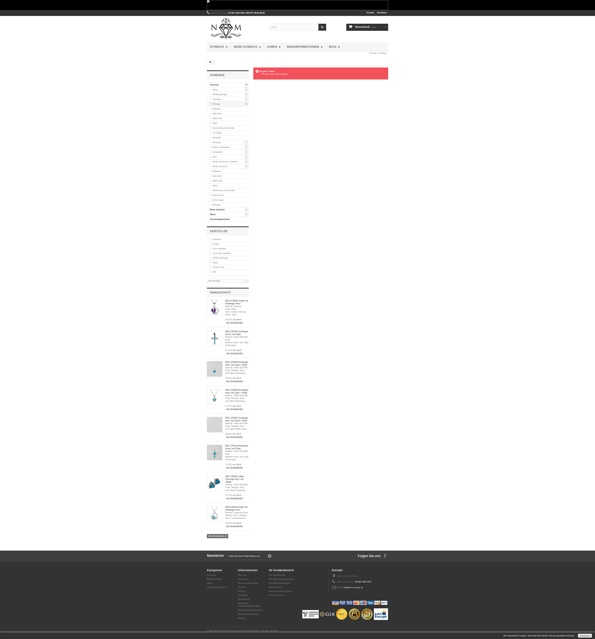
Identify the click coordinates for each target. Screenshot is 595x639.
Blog (332, 46)
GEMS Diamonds (220, 258)
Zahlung (242, 591)
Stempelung (243, 599)
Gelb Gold (216, 113)
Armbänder (217, 152)
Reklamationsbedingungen (251, 610)
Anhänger (216, 142)
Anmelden (382, 12)
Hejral (215, 262)
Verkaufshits (220, 292)
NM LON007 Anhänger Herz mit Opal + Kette (236, 419)
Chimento (216, 239)
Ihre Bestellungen (277, 575)
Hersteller (218, 231)
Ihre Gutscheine (276, 595)
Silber (215, 123)
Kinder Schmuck (219, 166)
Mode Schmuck (245, 46)
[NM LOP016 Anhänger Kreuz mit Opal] (214, 452)
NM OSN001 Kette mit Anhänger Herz (236, 302)
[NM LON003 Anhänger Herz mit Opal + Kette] (214, 397)
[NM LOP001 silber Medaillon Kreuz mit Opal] (214, 338)
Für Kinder (217, 133)
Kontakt (370, 12)
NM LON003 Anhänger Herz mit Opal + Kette (236, 391)
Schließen (585, 636)
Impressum (243, 579)
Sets (214, 157)
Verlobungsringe (219, 94)
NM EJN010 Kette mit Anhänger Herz (236, 508)
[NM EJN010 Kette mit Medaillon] (214, 514)
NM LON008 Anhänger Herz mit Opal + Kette (236, 363)
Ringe (215, 89)
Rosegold (216, 137)
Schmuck (217, 46)
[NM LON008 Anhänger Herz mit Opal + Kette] (214, 369)
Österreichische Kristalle (223, 128)
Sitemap (383, 53)
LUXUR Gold (218, 267)
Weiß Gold (217, 118)
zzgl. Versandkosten (234, 323)
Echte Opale (218, 200)
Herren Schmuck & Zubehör (224, 161)
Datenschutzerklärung (248, 614)
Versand (242, 587)
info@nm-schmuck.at (353, 587)
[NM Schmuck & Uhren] (235, 28)
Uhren (272, 46)
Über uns (242, 575)
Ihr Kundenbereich (281, 570)
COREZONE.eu (253, 630)
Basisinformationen (303, 46)
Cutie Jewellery (219, 248)
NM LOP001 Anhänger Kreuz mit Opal (236, 332)
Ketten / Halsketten (221, 147)
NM (214, 272)
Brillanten (216, 109)
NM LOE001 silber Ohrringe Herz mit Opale (234, 479)
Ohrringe (216, 104)
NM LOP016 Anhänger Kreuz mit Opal (236, 447)
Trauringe (216, 99)
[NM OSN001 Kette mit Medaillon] (214, 307)
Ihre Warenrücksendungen (281, 579)
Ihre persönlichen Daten (280, 591)
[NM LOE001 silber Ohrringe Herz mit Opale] (214, 483)
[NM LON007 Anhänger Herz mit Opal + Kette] (214, 424)
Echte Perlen (218, 195)
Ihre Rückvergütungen (279, 583)
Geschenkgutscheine (220, 219)
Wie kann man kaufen (248, 583)
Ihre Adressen (275, 587)
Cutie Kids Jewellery (221, 253)
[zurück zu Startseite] (210, 62)
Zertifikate (242, 595)
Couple (215, 244)
